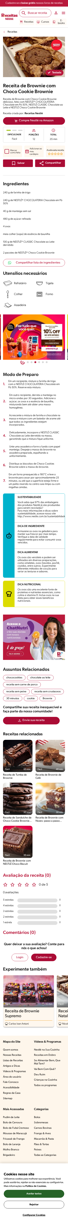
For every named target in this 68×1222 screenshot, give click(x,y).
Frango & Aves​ (42, 1133)
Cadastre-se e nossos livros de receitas (34, 3)
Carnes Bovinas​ (43, 1128)
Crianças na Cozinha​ (45, 1080)
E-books (61, 22)
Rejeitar (34, 1204)
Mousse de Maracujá (15, 1133)
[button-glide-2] (35, 362)
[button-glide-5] (47, 362)
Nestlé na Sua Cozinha (47, 1049)
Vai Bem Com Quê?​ (45, 1069)
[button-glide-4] (43, 362)
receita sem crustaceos (47, 691)
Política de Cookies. (36, 1186)
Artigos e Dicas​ (11, 1066)
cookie (31, 698)
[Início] (10, 17)
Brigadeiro (9, 1155)
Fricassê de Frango (14, 1139)
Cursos (45, 21)
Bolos (37, 1117)
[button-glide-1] (31, 362)
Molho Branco (11, 1149)
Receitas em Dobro (45, 1055)
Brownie (47, 698)
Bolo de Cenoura (12, 1122)
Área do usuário (12, 1077)
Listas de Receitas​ (13, 1060)
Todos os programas (45, 1085)
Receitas (28, 21)
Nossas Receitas (12, 1055)
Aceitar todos (34, 1193)
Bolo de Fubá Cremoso (16, 1128)
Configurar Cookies (34, 1215)
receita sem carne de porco (22, 684)
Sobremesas (41, 1122)
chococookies (14, 677)
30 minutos (12, 698)
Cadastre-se (44, 957)
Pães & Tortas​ (41, 1144)
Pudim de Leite (11, 1117)
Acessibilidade (11, 1087)
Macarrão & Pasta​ (44, 1139)
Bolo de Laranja (11, 1144)
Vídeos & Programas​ (14, 1071)
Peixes (37, 1149)
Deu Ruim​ (39, 1074)
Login (19, 957)
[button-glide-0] (28, 362)
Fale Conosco (11, 1082)
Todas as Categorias (45, 1155)
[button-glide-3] (39, 362)
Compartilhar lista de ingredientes (38, 262)
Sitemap (7, 1098)
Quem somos (10, 1049)
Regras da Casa (11, 1093)
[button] (50, 163)
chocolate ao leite (40, 677)
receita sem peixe (16, 691)
